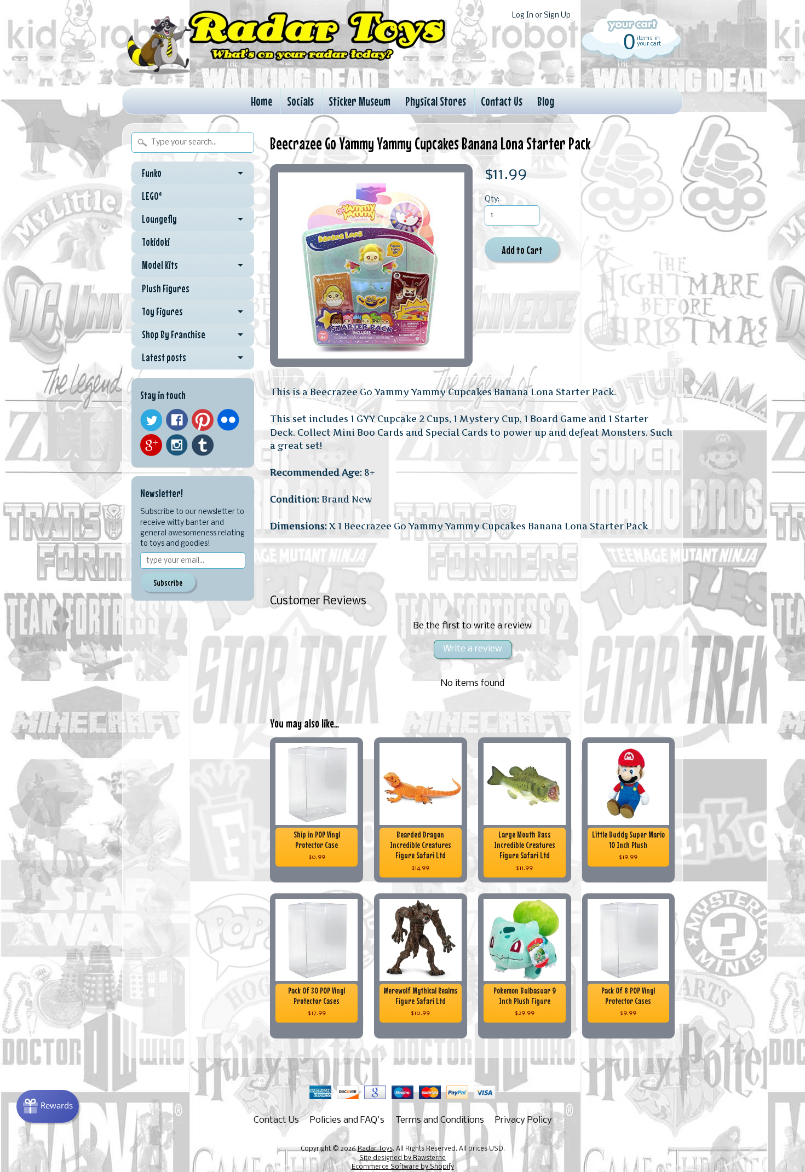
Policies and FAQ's (347, 1120)
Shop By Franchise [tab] (173, 334)
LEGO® (152, 196)
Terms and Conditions (439, 1120)
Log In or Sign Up (541, 15)
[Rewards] (47, 1106)
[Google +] (151, 445)
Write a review (472, 649)
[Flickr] (228, 420)
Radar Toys (375, 1149)
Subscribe (167, 582)
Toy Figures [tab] (162, 311)
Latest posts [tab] (164, 357)
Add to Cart (522, 250)
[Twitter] (151, 420)
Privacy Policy (523, 1120)
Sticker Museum (359, 101)
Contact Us (501, 101)
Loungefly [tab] (159, 219)
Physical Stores (435, 101)
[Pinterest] (203, 420)
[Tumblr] (203, 445)
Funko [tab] (152, 173)
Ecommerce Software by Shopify (403, 1167)
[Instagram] (177, 445)
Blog (545, 101)
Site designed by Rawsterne (402, 1158)
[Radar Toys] (286, 72)
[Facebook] (177, 420)
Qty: (492, 199)
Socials (300, 101)
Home (261, 101)
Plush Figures (165, 288)
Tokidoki (156, 242)
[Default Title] (371, 265)
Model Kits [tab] (160, 265)
